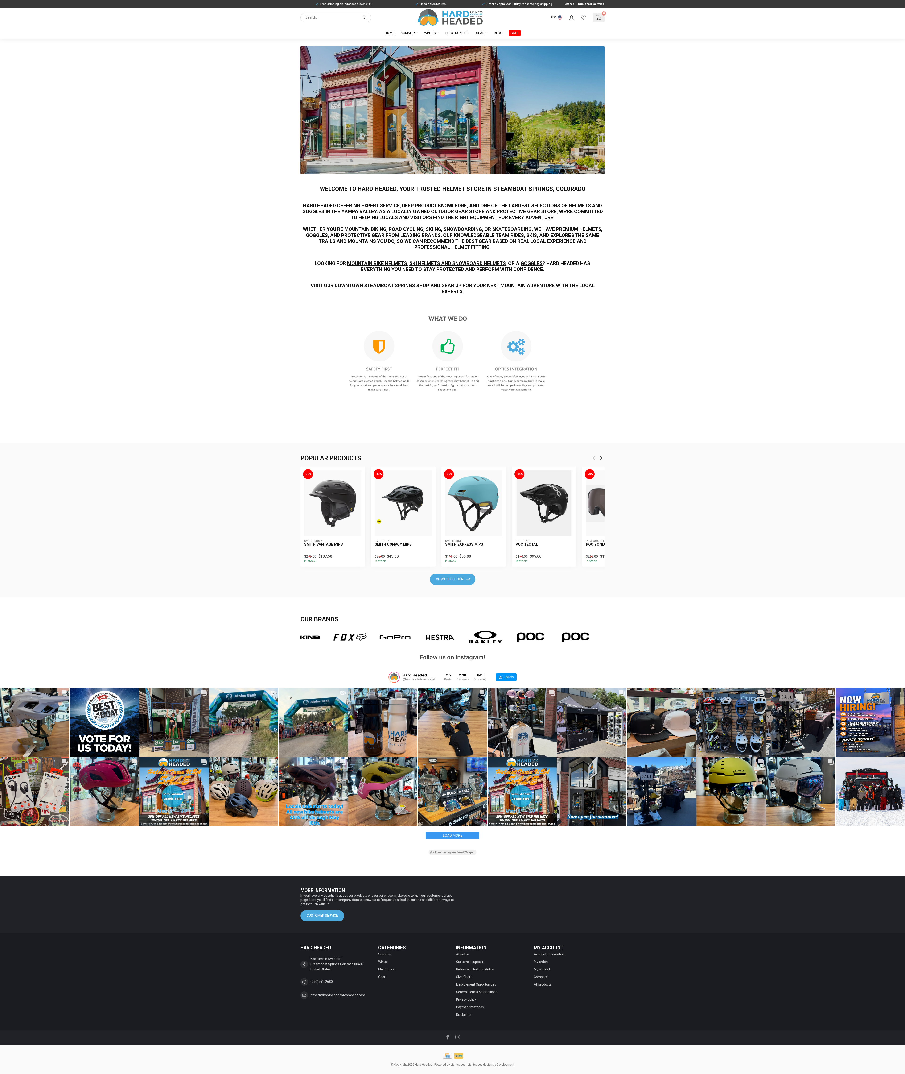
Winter (430, 33)
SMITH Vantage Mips (323, 544)
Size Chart (464, 977)
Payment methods (470, 1007)
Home (389, 33)
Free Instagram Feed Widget (454, 852)
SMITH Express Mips (464, 544)
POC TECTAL (527, 544)
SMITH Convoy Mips (393, 544)
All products (542, 984)
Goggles (532, 263)
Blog (498, 33)
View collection (449, 579)
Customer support (469, 962)
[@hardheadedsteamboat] (394, 677)
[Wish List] (583, 17)
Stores (569, 4)
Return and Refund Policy (475, 969)
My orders (541, 962)
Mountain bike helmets (377, 263)
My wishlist (542, 969)
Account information (549, 954)
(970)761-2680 (321, 981)
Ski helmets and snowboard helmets (457, 263)
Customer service (591, 4)
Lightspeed (458, 1064)
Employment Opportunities (476, 984)
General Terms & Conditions (476, 992)
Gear (480, 33)
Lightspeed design (480, 1064)
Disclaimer (464, 1014)
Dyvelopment (505, 1064)
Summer (408, 33)
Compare (541, 977)
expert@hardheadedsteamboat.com (337, 995)
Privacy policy (466, 999)
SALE (515, 33)
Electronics (456, 33)
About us (462, 954)
